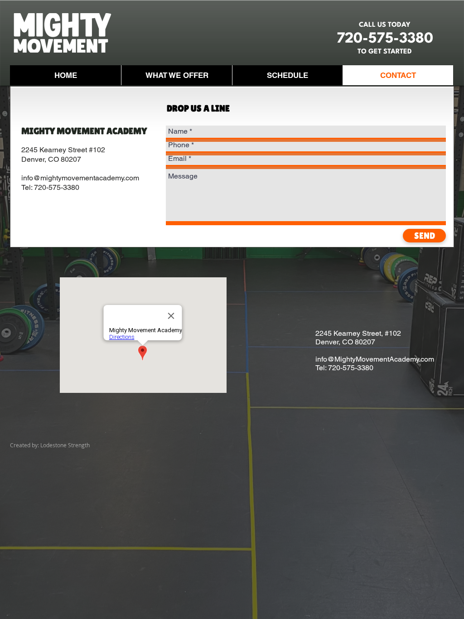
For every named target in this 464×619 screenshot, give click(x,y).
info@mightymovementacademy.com (80, 178)
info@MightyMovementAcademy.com (374, 359)
